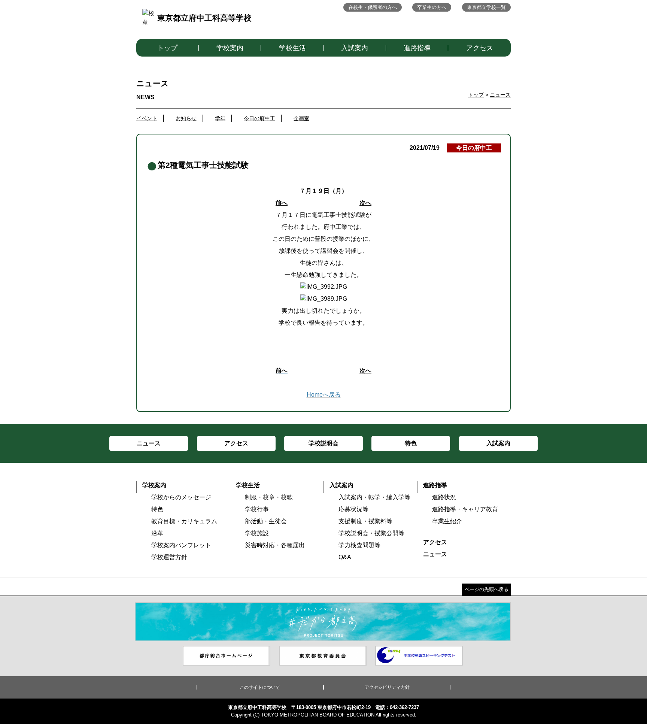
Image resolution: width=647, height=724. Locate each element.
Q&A (344, 557)
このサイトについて (260, 687)
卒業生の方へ (431, 7)
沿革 (157, 533)
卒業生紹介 (447, 521)
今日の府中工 (259, 118)
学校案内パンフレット (181, 545)
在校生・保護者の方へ (372, 7)
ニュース (500, 95)
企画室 (301, 118)
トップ (167, 48)
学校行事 (257, 509)
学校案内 (229, 48)
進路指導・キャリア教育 (465, 509)
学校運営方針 (169, 557)
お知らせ (186, 118)
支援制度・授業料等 (365, 521)
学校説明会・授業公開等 (371, 533)
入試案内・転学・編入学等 (374, 497)
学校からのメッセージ (181, 497)
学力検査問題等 (359, 545)
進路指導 (417, 48)
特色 (157, 509)
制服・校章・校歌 (269, 497)
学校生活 (292, 48)
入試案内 (354, 48)
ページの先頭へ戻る (486, 589)
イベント (146, 118)
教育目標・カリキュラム (184, 521)
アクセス (479, 48)
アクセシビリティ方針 (387, 687)
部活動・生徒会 (266, 521)
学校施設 (257, 533)
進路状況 (444, 497)
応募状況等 (353, 509)
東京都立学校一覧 (486, 7)
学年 (220, 118)
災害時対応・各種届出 (275, 545)
